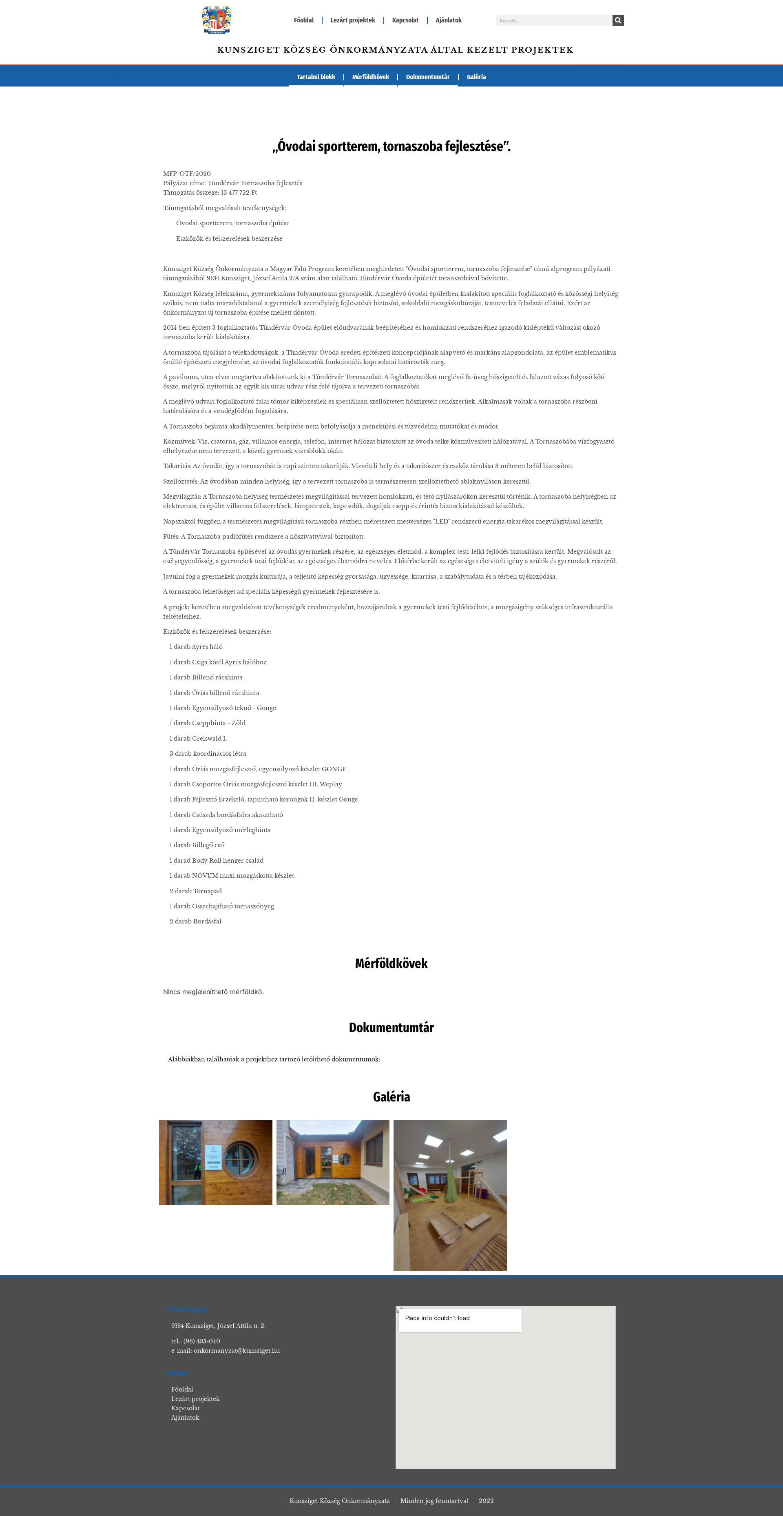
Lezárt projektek (353, 20)
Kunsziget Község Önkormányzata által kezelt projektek (395, 50)
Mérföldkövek (370, 77)
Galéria (476, 77)
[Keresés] (618, 20)
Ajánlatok (449, 20)
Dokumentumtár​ (428, 77)
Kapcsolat (405, 20)
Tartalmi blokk (316, 77)
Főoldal (304, 20)
